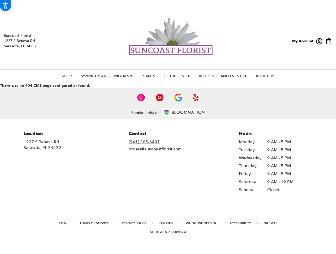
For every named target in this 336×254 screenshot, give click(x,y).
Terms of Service (94, 223)
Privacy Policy (134, 223)
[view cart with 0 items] (329, 40)
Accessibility (240, 223)
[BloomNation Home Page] (184, 112)
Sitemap (270, 223)
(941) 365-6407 (144, 142)
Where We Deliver (201, 223)
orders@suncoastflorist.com (155, 149)
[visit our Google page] (178, 97)
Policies (166, 223)
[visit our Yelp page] (195, 97)
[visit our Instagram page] (141, 97)
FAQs (62, 223)
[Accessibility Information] (5, 5)
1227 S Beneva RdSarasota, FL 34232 (42, 145)
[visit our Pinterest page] (159, 97)
